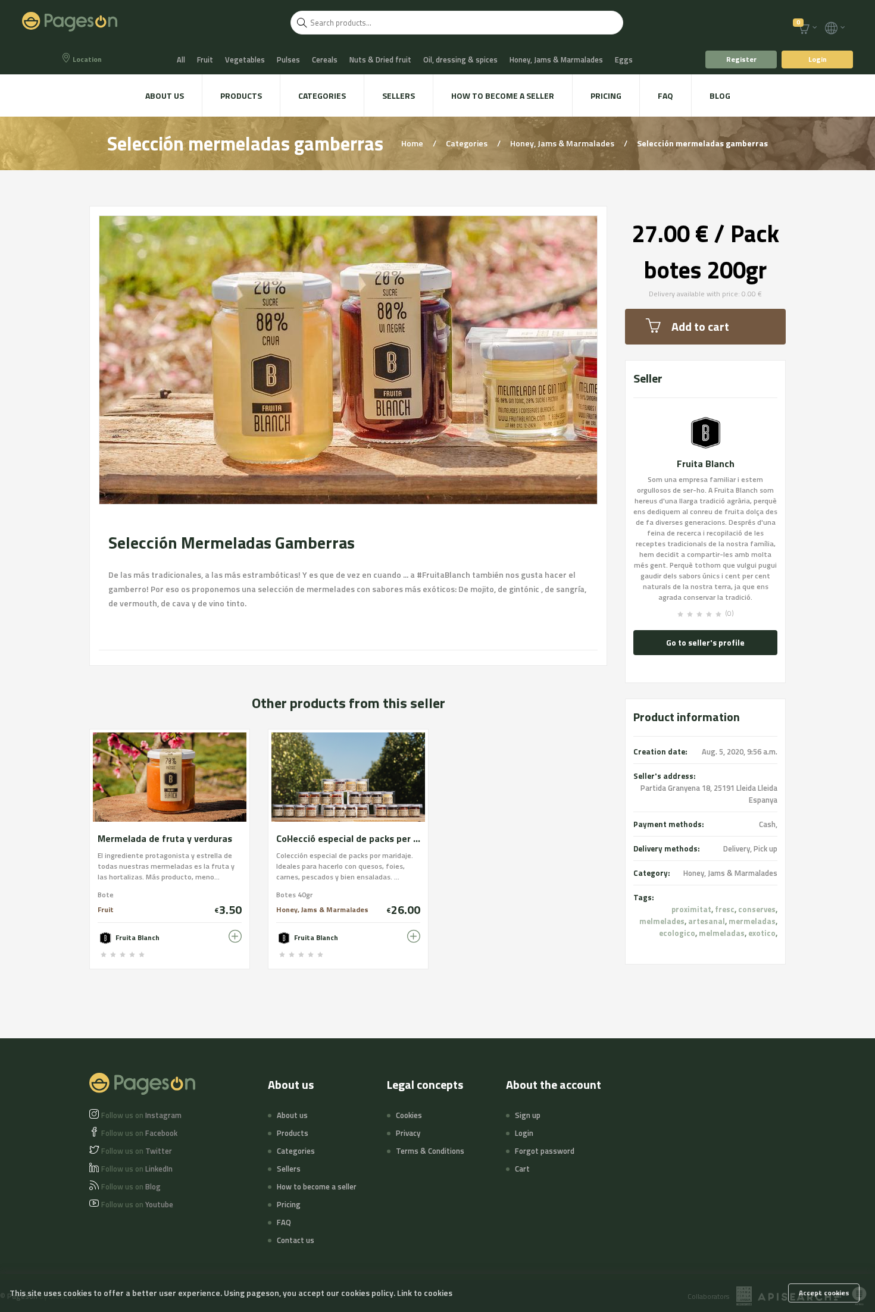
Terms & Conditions (430, 1151)
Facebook (139, 1133)
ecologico (677, 933)
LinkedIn (137, 1169)
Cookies (409, 1115)
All (181, 59)
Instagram (141, 1115)
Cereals (325, 59)
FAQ (665, 95)
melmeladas (722, 933)
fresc (725, 909)
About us (164, 95)
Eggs (624, 59)
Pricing (605, 95)
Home (413, 143)
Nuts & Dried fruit (380, 59)
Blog (720, 95)
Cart (522, 1169)
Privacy (408, 1133)
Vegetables (245, 59)
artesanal (706, 921)
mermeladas (752, 921)
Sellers (398, 95)
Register (741, 59)
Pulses (288, 59)
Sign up (527, 1115)
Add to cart (700, 326)
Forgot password (544, 1151)
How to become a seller (502, 95)
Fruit (205, 59)
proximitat (691, 909)
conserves (757, 909)
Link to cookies (424, 1292)
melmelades (662, 921)
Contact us (295, 1240)
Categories (322, 95)
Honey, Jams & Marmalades (556, 59)
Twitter (136, 1151)
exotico (762, 933)
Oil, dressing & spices (460, 59)
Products (241, 95)
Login (817, 59)
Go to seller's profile (705, 642)
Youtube (137, 1204)
